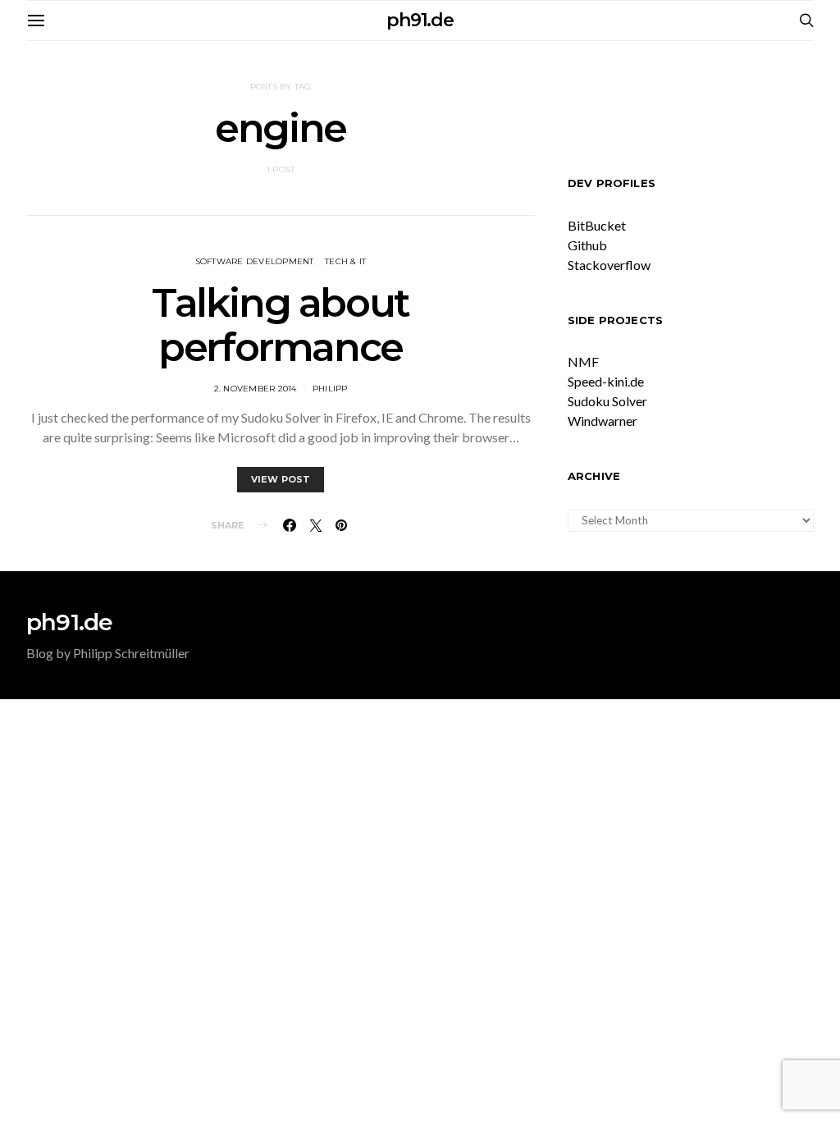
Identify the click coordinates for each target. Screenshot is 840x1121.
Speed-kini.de (606, 381)
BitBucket (597, 225)
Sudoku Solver (607, 401)
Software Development (254, 261)
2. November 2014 (255, 388)
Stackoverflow (609, 264)
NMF (583, 361)
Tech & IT (345, 261)
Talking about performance (280, 325)
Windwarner (602, 420)
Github (587, 245)
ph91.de (420, 20)
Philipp (330, 388)
